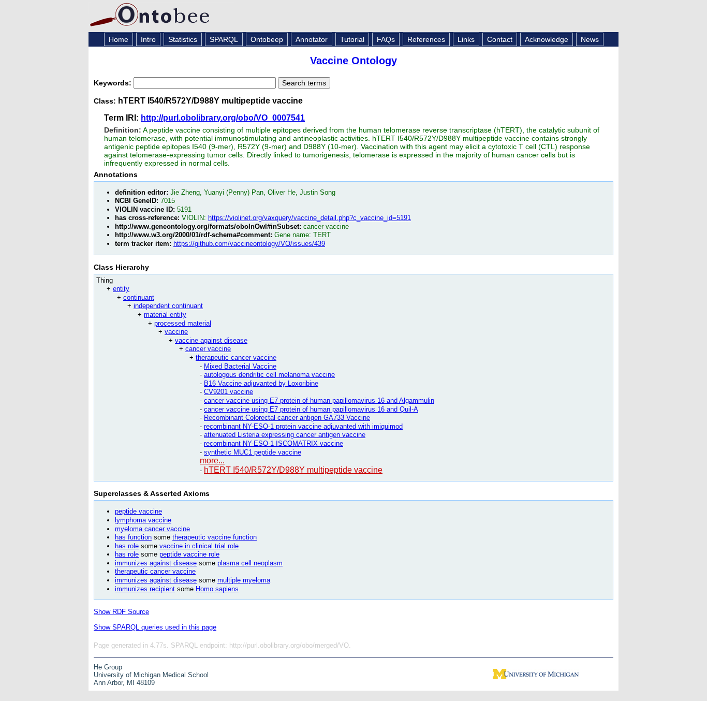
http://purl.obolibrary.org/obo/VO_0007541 (223, 117)
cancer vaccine (208, 349)
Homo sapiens (217, 589)
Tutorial (352, 39)
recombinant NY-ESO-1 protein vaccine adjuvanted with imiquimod (303, 426)
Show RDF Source (121, 612)
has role (127, 546)
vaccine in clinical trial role (199, 546)
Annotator (312, 39)
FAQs (386, 39)
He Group (108, 667)
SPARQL (224, 39)
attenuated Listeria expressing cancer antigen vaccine (284, 435)
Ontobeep (267, 39)
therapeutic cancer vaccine (236, 357)
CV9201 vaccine (228, 392)
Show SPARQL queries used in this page (155, 627)
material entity (165, 314)
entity (121, 289)
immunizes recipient (145, 589)
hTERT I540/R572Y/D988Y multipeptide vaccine (293, 469)
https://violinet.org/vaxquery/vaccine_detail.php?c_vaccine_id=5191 (309, 218)
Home (118, 39)
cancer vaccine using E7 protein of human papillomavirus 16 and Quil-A (311, 409)
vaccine (176, 331)
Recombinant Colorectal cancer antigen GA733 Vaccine (287, 417)
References (426, 39)
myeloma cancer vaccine (152, 529)
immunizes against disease (156, 563)
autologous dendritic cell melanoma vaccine (269, 374)
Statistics (182, 39)
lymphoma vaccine (143, 520)
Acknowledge (546, 39)
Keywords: (114, 83)
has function (133, 537)
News (590, 39)
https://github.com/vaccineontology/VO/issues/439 (249, 243)
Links (466, 39)
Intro (148, 39)
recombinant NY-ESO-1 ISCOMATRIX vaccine (273, 443)
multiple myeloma (243, 580)
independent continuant (168, 306)
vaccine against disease (211, 340)
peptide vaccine (138, 511)
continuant (138, 297)
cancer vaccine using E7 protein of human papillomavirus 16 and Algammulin (319, 400)
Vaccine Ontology (353, 60)
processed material (182, 323)
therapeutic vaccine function (214, 537)
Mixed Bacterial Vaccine (240, 366)
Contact (499, 39)
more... (212, 460)
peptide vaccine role (189, 554)
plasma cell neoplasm (250, 563)
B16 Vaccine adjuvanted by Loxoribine (261, 383)
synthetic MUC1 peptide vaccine (252, 452)
